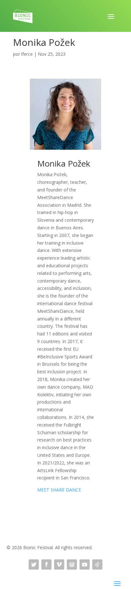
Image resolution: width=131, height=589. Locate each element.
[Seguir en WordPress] (72, 564)
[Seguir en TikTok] (97, 564)
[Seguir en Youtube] (84, 564)
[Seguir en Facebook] (46, 564)
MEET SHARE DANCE (59, 490)
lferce (27, 54)
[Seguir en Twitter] (34, 564)
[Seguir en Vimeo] (59, 564)
